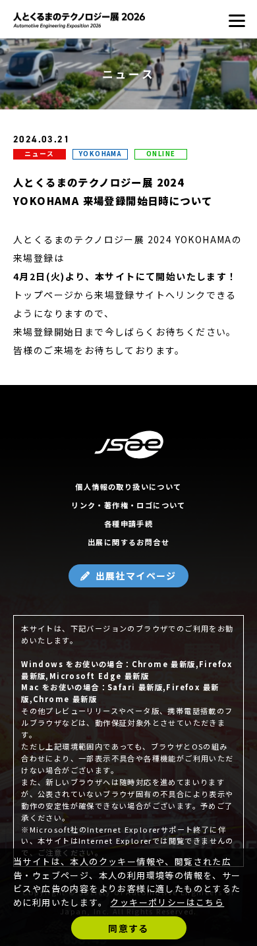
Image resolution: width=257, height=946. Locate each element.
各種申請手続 (128, 523)
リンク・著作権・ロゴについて (128, 505)
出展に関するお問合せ (128, 542)
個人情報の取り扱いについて (128, 486)
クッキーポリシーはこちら (167, 902)
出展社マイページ (136, 575)
